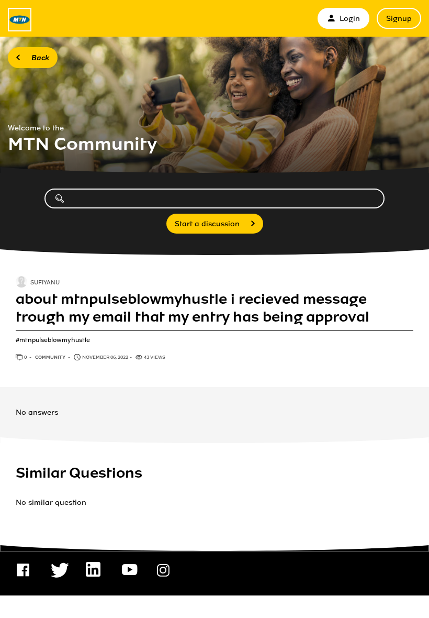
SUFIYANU (45, 282)
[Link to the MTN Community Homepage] (19, 19)
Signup (399, 19)
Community (50, 357)
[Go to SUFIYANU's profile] (21, 283)
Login (350, 19)
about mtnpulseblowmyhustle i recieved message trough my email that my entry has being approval (192, 308)
